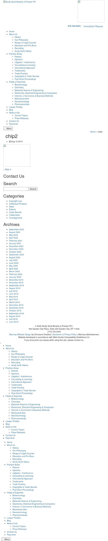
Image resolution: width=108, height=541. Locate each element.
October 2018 (15, 310)
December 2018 (16, 305)
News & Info (14, 112)
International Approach (25, 67)
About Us (13, 34)
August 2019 (14, 288)
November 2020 (16, 249)
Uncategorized (15, 217)
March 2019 (14, 302)
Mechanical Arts (22, 98)
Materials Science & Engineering (29, 90)
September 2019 (16, 285)
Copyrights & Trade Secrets (27, 76)
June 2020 (13, 263)
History (18, 37)
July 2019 (13, 291)
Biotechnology (21, 84)
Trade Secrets (15, 212)
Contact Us (14, 121)
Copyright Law (15, 201)
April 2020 (13, 268)
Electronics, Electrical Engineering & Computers (36, 93)
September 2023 (16, 229)
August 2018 (14, 316)
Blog (11, 109)
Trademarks (20, 70)
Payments (13, 123)
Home (11, 31)
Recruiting (19, 48)
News (11, 206)
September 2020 (16, 254)
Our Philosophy (21, 39)
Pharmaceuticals (22, 104)
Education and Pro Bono (25, 45)
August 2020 (14, 257)
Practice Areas (15, 53)
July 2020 (13, 260)
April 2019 (13, 299)
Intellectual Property (18, 203)
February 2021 (15, 240)
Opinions (18, 59)
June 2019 (13, 293)
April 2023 (13, 237)
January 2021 (15, 243)
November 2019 (16, 282)
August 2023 (14, 232)
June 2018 (13, 321)
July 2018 (13, 319)
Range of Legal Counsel (25, 42)
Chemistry (19, 87)
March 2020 (14, 271)
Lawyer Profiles (16, 107)
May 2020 (13, 265)
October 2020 (15, 251)
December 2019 (16, 279)
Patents (18, 56)
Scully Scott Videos (23, 51)
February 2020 (15, 274)
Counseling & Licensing (25, 65)
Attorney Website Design (20, 334)
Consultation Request (93, 26)
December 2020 (16, 246)
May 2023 (13, 235)
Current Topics (21, 115)
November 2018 (16, 307)
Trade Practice (21, 73)
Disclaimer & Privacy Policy (64, 334)
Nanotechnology (22, 101)
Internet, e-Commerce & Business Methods (34, 95)
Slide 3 (8, 169)
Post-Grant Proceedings (25, 79)
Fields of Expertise (17, 81)
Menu (9, 128)
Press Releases (22, 118)
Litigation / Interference (25, 62)
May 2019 (13, 296)
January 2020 (15, 277)
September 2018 (16, 313)
